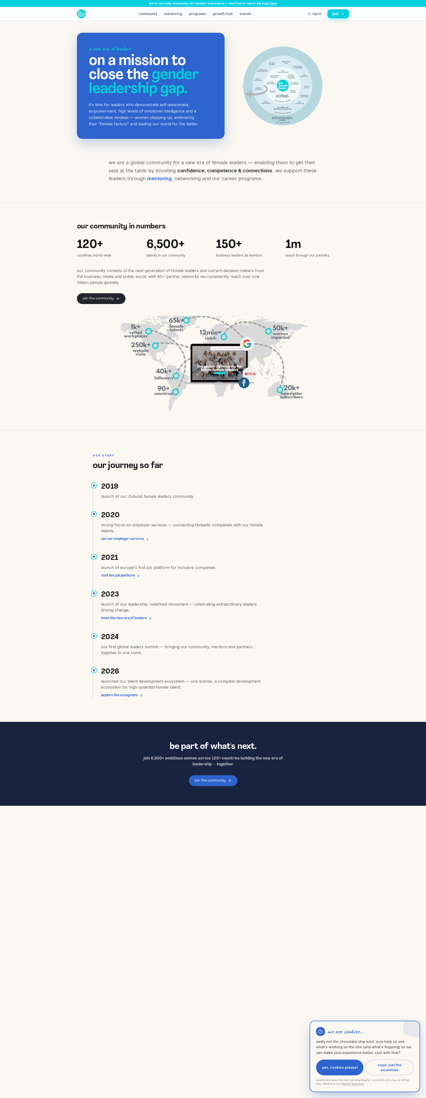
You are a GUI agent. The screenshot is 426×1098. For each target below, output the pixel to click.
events (245, 14)
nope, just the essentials (390, 1067)
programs (197, 14)
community (148, 14)
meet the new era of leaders (124, 618)
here (273, 3)
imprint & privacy (352, 1083)
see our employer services (122, 539)
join (335, 14)
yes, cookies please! (340, 1067)
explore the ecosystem (119, 695)
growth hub (223, 14)
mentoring (173, 14)
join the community (98, 298)
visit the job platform (118, 576)
